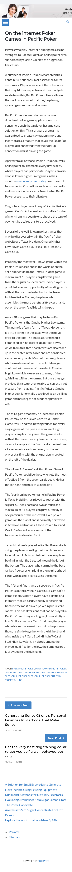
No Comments (13, 730)
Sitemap (14, 837)
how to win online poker (50, 668)
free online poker (23, 668)
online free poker (34, 672)
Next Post (54, 738)
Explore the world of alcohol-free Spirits (31, 820)
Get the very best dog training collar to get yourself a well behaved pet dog (36, 751)
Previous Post (20, 705)
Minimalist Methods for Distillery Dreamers (34, 794)
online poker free (22, 676)
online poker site (44, 676)
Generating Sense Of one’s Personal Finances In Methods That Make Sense (35, 720)
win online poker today (31, 181)
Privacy (14, 832)
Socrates (43, 860)
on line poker (13, 672)
